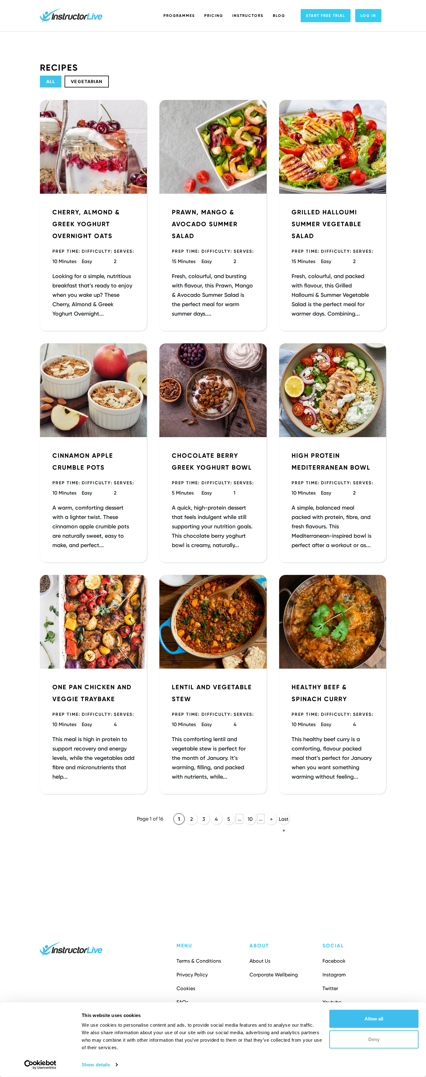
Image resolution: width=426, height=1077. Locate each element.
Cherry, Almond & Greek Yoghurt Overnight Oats (86, 224)
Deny (374, 1039)
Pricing (213, 15)
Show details (96, 1064)
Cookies (186, 988)
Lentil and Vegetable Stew (212, 693)
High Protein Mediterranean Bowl (331, 461)
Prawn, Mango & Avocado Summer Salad (205, 224)
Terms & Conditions (199, 961)
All (50, 81)
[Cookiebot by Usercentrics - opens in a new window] (40, 1065)
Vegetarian (86, 81)
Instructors (248, 15)
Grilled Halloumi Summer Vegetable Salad (326, 224)
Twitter (330, 988)
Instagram (334, 975)
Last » (283, 820)
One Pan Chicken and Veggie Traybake (92, 693)
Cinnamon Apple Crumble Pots (82, 461)
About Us (259, 961)
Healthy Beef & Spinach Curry (319, 693)
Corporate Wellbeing (273, 975)
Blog (279, 15)
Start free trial (325, 15)
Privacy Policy (192, 975)
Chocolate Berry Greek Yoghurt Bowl (212, 461)
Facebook (334, 961)
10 (250, 819)
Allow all (374, 1018)
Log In (368, 15)
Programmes (179, 15)
